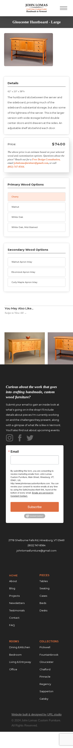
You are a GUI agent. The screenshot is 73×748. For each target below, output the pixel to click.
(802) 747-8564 (37, 545)
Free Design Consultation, (46, 159)
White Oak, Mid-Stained (24, 227)
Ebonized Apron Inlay (23, 272)
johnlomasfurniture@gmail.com (36, 550)
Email (15, 451)
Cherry (14, 197)
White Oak (17, 217)
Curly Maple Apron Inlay (24, 282)
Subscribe (35, 507)
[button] (63, 8)
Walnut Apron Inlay (21, 262)
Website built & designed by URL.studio (36, 714)
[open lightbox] (28, 52)
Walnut (15, 207)
